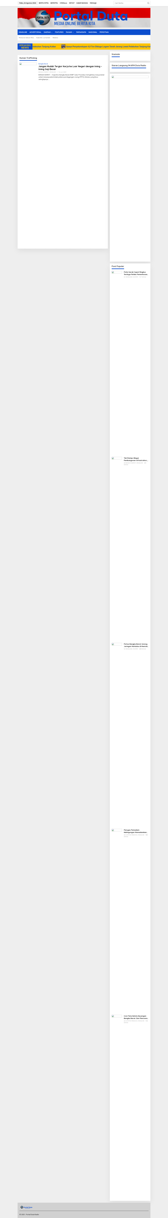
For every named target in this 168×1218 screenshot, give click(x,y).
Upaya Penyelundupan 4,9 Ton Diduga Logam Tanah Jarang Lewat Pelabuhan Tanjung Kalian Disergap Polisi (71, 46)
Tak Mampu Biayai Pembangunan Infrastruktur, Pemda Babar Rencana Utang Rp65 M (136, 459)
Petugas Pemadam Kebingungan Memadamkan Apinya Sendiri (135, 831)
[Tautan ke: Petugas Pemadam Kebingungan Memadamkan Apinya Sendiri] (117, 921)
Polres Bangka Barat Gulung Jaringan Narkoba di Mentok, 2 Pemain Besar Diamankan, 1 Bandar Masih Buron (136, 645)
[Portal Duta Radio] (84, 17)
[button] (148, 3)
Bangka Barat (43, 64)
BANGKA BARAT (43, 72)
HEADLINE (52, 72)
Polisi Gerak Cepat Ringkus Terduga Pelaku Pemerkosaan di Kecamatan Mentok (136, 273)
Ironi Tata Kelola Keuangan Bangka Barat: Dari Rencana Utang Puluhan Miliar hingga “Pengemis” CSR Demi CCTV (135, 1017)
